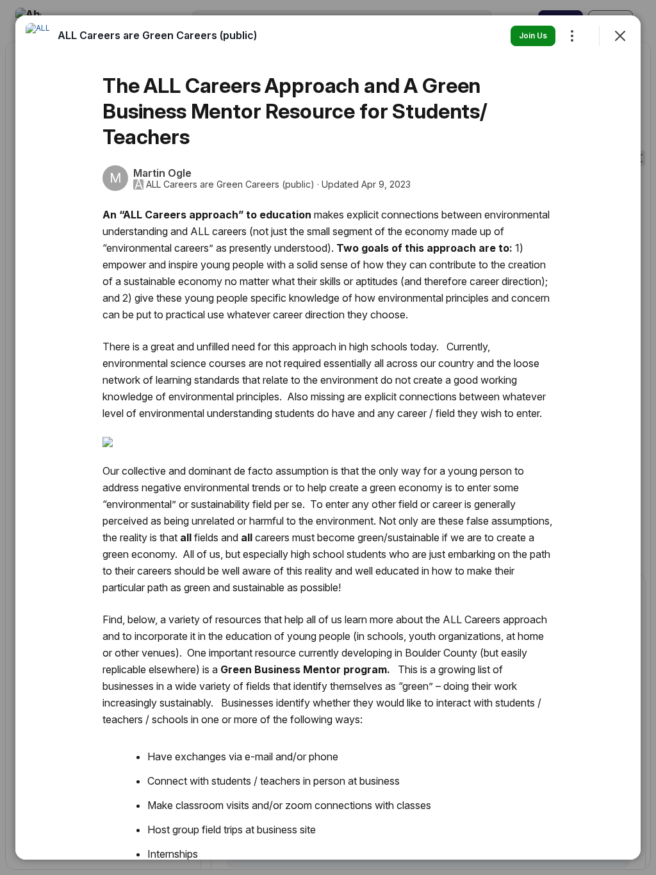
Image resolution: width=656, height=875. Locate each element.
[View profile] (38, 36)
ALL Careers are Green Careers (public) (230, 184)
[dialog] (328, 437)
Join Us (533, 35)
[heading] (157, 35)
